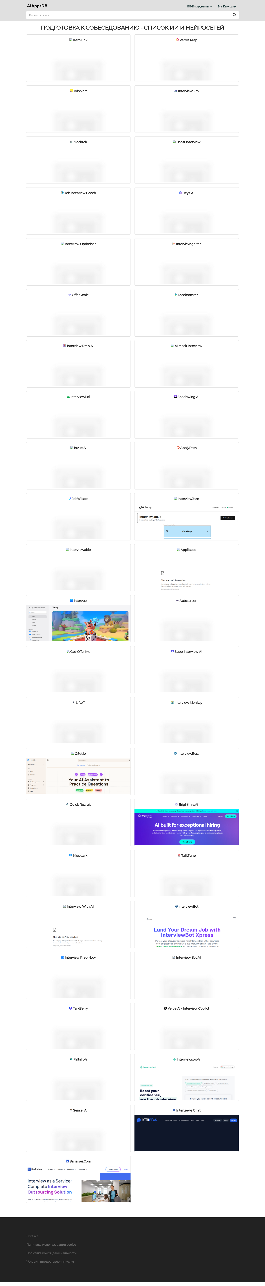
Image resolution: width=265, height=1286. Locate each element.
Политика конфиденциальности (51, 1253)
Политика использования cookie (51, 1244)
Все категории (227, 6)
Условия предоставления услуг (50, 1261)
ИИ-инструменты (198, 6)
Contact (32, 1236)
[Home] (38, 6)
